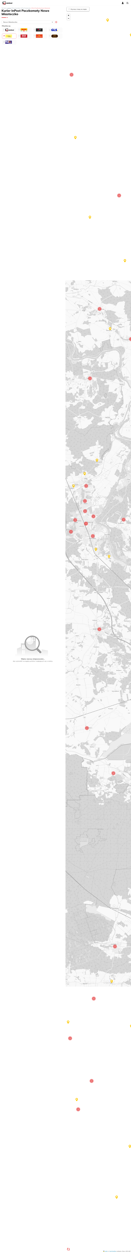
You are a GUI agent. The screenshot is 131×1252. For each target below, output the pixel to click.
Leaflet (106, 1251)
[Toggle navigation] (127, 2)
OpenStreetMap (112, 1251)
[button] (71, 532)
